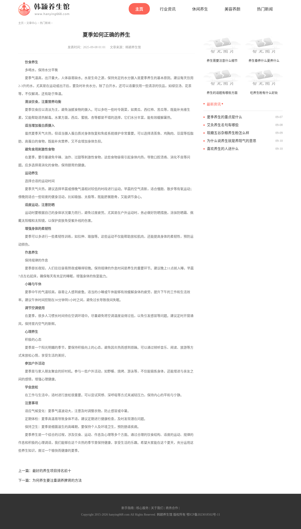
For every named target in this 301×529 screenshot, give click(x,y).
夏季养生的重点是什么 (224, 117)
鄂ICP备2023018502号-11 (203, 514)
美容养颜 (232, 9)
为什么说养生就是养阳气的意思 (231, 141)
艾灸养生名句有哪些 (223, 125)
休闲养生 (200, 9)
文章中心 (31, 23)
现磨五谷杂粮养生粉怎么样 (228, 133)
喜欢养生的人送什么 (223, 149)
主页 (139, 9)
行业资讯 (168, 9)
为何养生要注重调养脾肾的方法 (57, 480)
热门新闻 (265, 9)
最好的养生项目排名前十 (51, 471)
